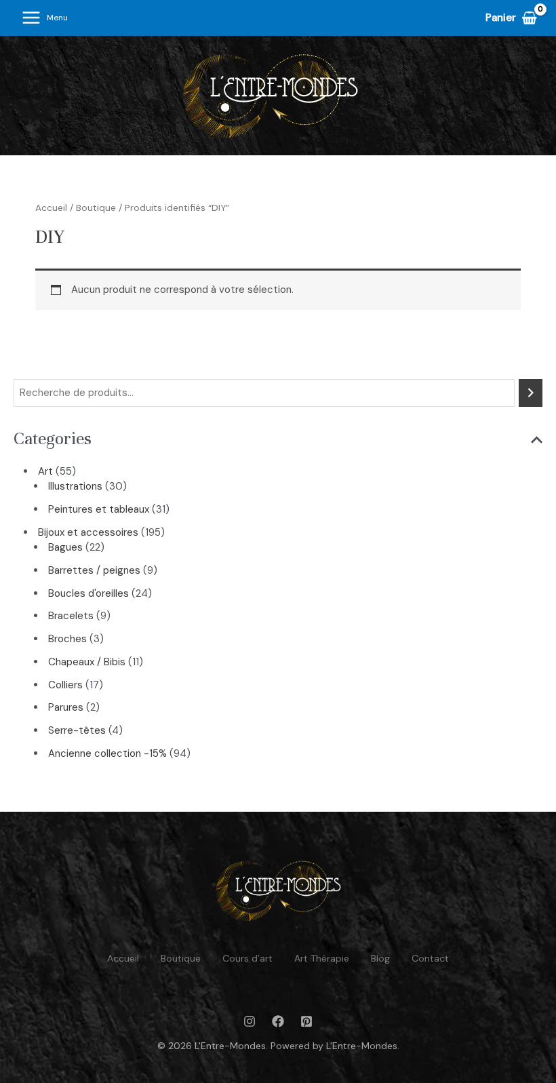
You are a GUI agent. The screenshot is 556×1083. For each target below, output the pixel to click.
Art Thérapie (321, 958)
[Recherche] (530, 393)
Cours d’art (247, 958)
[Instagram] (249, 1021)
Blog (380, 958)
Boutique (96, 207)
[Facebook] (278, 1021)
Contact (430, 958)
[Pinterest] (306, 1021)
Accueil (51, 207)
